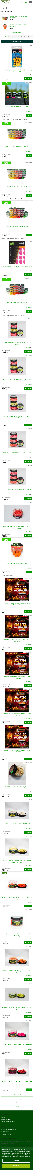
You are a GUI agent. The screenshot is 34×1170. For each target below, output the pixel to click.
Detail (29, 115)
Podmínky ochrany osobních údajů (9, 1121)
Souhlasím (16, 1166)
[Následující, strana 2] (17, 1099)
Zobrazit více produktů (16, 32)
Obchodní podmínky (5, 1119)
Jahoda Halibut (10, 119)
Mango (22, 159)
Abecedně (26, 37)
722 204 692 (6, 1132)
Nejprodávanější (18, 37)
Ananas (3, 119)
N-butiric (17, 159)
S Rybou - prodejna (7, 1134)
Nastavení (16, 1161)
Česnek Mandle (10, 159)
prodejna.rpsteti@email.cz (9, 1129)
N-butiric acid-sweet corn (21, 119)
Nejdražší (10, 37)
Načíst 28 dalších (17, 1095)
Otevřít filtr (17, 41)
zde (29, 1157)
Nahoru (17, 1106)
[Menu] (30, 2)
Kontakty (3, 1117)
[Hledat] (22, 2)
